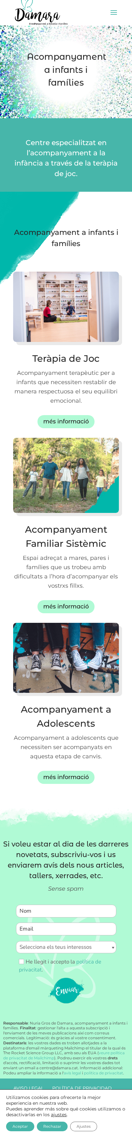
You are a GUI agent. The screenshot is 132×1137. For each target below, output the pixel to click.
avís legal (72, 1073)
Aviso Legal (28, 1088)
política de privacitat (103, 1073)
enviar (66, 990)
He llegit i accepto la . (60, 966)
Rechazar (52, 1126)
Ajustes (84, 1126)
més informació (66, 421)
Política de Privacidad (82, 1088)
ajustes (59, 1115)
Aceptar (20, 1126)
